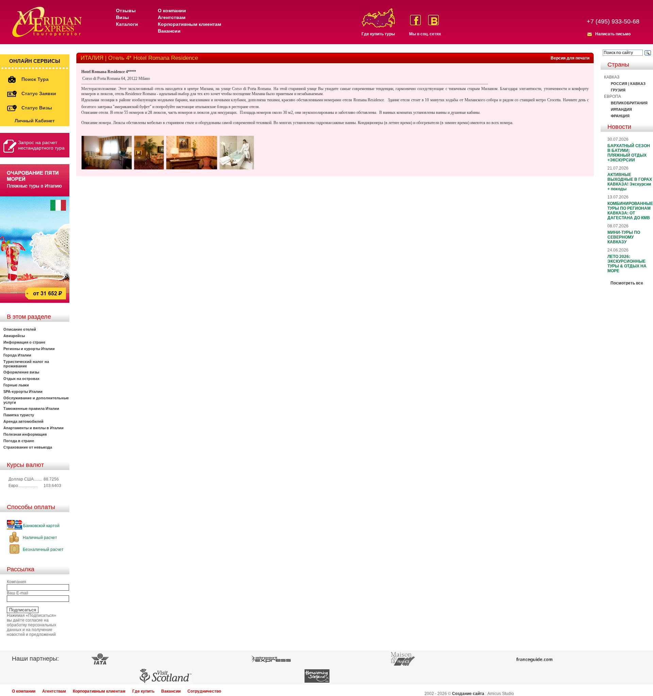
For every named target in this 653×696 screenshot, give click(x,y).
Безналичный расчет (43, 549)
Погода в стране (18, 441)
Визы (122, 17)
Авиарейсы (14, 336)
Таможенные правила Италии (31, 408)
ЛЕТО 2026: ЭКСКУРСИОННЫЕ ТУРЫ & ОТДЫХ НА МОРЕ (627, 263)
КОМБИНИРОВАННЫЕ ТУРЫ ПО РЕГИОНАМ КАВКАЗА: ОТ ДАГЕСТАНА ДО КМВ (630, 210)
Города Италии (17, 355)
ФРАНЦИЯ (620, 116)
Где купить (143, 691)
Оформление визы (21, 372)
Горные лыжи (16, 385)
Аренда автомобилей (23, 421)
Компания (16, 581)
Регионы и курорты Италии (29, 349)
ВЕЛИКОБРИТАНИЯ (629, 103)
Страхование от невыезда (27, 447)
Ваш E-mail (17, 593)
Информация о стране (24, 342)
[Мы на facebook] (415, 20)
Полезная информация (25, 434)
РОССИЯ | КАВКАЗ (628, 84)
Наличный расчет (39, 537)
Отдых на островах (21, 379)
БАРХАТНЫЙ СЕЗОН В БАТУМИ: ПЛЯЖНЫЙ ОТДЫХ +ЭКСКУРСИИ (628, 152)
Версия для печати (570, 58)
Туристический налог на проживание (26, 364)
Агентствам (171, 17)
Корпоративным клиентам (189, 24)
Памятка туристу (18, 415)
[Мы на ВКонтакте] (433, 20)
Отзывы (126, 10)
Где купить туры (378, 34)
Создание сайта (468, 693)
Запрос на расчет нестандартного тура (41, 145)
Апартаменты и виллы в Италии (33, 428)
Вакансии (169, 31)
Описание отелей (19, 329)
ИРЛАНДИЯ (621, 109)
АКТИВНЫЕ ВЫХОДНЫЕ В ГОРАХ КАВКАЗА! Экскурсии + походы (629, 181)
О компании (172, 10)
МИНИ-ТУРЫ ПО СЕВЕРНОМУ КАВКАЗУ (623, 237)
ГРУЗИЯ (618, 90)
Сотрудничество (204, 691)
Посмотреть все (626, 283)
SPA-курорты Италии (23, 391)
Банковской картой (41, 525)
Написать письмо (613, 34)
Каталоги (127, 24)
